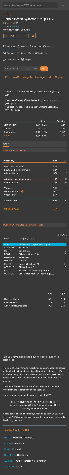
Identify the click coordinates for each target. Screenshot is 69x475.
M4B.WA (8, 260)
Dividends (42, 53)
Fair (36, 68)
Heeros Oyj (24, 257)
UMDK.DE (9, 273)
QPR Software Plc (27, 267)
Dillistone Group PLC (29, 254)
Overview (24, 46)
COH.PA (7, 251)
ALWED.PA (9, 247)
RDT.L (7, 270)
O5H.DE (8, 264)
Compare (11, 53)
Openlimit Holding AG (29, 264)
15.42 (66, 264)
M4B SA (22, 260)
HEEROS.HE (10, 257)
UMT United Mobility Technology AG (36, 273)
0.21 (67, 247)
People (28, 59)
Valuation (11, 46)
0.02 (67, 257)
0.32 (67, 254)
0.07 (67, 251)
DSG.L (7, 254)
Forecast (50, 46)
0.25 (67, 270)
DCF (19, 68)
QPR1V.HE (9, 267)
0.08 (67, 267)
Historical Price (26, 53)
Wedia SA (23, 247)
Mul (27, 68)
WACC (44, 68)
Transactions (13, 59)
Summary (9, 68)
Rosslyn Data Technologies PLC (34, 270)
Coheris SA (24, 251)
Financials (36, 46)
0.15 (67, 260)
